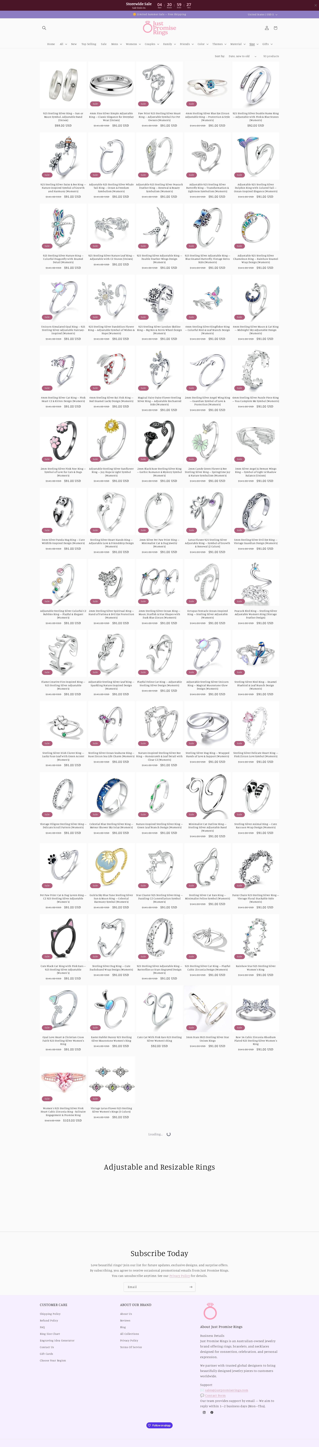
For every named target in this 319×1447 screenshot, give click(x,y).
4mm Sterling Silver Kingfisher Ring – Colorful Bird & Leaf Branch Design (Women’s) (207, 330)
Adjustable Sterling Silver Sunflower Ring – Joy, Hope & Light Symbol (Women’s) (111, 472)
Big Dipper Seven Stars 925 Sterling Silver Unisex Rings (111, 1181)
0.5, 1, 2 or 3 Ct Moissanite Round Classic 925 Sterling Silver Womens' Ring (111, 1318)
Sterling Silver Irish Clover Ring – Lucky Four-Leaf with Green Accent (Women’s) (63, 756)
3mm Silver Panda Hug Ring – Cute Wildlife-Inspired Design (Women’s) (63, 541)
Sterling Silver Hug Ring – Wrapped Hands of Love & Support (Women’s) (207, 754)
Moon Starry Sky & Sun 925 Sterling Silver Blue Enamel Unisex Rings (159, 1181)
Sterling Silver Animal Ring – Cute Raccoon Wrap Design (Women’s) (255, 825)
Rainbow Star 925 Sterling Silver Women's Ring (256, 967)
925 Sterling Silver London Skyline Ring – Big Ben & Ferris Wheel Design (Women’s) (159, 330)
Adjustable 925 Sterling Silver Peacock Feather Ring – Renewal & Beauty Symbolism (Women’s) (159, 188)
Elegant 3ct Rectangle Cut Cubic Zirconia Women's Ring (63, 1316)
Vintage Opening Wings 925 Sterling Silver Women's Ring (207, 1316)
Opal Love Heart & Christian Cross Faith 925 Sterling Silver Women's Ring (63, 1041)
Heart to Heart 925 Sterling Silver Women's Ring (63, 1248)
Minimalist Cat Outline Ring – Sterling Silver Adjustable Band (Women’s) (207, 827)
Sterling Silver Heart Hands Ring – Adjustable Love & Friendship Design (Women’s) (111, 543)
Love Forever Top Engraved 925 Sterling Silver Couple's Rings (207, 1110)
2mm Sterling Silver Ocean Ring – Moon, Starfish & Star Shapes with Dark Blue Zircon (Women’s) (159, 614)
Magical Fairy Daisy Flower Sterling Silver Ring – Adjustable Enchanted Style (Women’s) (159, 401)
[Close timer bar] (315, 5)
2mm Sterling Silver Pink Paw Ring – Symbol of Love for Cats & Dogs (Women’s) (63, 472)
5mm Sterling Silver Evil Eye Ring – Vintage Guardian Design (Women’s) (256, 541)
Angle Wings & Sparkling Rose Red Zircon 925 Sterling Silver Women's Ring (159, 1318)
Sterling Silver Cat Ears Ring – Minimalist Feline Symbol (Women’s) (207, 897)
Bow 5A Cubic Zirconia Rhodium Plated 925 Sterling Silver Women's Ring (255, 1041)
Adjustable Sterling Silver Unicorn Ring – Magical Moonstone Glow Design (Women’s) (207, 685)
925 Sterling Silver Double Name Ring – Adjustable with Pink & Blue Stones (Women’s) (256, 117)
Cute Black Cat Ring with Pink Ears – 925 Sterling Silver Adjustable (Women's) (63, 969)
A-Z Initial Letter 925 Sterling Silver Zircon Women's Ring (111, 1248)
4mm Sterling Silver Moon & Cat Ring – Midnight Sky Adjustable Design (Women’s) (255, 330)
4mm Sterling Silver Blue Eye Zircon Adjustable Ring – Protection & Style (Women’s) (207, 117)
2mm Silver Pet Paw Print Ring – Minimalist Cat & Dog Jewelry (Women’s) (159, 543)
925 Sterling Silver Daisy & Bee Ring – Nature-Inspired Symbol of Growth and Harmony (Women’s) (63, 188)
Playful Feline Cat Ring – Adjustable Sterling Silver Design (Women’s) (159, 683)
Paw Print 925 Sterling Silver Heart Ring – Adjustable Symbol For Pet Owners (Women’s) (159, 117)
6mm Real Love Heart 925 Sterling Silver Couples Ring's (207, 1248)
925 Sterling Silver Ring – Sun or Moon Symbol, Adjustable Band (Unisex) (63, 117)
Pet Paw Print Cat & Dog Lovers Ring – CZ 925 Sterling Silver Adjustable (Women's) (63, 899)
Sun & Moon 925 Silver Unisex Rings (255, 1179)
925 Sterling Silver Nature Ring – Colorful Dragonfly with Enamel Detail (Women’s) (63, 259)
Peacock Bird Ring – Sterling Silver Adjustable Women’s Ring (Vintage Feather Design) (255, 614)
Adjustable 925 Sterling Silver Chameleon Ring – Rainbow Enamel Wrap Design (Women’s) (255, 259)
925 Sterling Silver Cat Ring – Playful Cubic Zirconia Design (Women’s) (207, 967)
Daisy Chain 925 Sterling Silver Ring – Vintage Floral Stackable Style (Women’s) (255, 899)
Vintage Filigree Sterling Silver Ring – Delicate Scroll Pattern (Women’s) (63, 825)
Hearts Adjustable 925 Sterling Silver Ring (159, 1387)
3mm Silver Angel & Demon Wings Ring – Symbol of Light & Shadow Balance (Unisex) (255, 472)
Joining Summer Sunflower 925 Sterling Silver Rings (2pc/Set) (159, 1110)
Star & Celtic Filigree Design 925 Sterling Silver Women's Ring (159, 1248)
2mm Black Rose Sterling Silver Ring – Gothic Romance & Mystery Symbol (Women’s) (159, 472)
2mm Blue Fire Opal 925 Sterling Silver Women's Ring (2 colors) (63, 1387)
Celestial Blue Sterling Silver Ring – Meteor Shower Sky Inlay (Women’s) (111, 825)
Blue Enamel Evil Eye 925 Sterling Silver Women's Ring (207, 1181)
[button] (44, 28)
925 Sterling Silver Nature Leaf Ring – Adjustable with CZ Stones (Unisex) (111, 257)
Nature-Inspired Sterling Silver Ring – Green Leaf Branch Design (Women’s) (159, 825)
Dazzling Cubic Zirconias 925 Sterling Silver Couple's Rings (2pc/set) (255, 1110)
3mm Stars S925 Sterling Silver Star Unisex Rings (207, 1039)
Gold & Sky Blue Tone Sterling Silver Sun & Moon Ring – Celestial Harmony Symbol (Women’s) (111, 899)
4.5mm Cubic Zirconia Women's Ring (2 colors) (255, 1316)
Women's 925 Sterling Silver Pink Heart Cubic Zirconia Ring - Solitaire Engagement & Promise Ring (63, 1112)
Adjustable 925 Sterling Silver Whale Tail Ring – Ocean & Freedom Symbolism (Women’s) (111, 188)
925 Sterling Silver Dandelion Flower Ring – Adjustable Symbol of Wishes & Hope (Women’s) (111, 330)
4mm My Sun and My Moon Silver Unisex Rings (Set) (111, 1387)
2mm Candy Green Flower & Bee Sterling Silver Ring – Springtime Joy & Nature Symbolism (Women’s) (207, 472)
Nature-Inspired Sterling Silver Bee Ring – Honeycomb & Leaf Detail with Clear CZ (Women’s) (159, 756)
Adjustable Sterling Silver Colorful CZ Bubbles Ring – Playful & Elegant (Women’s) (63, 614)
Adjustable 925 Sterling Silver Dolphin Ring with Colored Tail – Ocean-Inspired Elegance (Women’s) (255, 188)
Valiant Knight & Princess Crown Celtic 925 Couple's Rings (63, 1181)
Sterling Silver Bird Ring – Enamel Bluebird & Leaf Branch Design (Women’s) (256, 685)
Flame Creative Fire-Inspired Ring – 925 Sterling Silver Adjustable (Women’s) (63, 685)
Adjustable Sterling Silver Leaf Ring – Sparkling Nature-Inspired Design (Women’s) (111, 685)
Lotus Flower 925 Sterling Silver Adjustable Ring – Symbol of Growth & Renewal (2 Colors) (207, 543)
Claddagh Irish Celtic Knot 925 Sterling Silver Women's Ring (256, 1248)
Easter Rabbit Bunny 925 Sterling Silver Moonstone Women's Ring (111, 1039)
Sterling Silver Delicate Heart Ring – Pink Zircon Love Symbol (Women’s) (255, 754)
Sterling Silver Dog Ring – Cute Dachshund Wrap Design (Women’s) (111, 967)
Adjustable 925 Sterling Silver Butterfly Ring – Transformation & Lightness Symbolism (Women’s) (207, 188)
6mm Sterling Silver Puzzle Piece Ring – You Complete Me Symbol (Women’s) (255, 399)
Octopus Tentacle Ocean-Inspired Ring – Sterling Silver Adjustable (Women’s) (207, 614)
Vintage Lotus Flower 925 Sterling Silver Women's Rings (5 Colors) (111, 1110)
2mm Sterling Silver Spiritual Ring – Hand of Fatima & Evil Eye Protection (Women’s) (111, 614)
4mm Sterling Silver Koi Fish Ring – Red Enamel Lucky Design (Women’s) (111, 399)
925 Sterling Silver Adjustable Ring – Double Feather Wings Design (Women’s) (159, 259)
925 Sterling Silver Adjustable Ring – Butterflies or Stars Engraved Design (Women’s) (159, 969)
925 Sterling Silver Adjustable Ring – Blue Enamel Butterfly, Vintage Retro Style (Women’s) (207, 259)
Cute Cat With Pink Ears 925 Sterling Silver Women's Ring (159, 1039)
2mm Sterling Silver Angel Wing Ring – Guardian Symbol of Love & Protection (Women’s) (207, 401)
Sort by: (220, 56)
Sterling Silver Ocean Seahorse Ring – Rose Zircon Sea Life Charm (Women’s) (111, 754)
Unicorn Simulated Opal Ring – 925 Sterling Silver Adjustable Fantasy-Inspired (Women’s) (63, 330)
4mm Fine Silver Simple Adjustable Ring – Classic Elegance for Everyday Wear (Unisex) (111, 117)
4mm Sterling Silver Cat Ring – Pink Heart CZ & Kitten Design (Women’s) (63, 399)
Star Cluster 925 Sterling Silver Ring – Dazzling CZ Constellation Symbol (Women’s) (159, 899)
